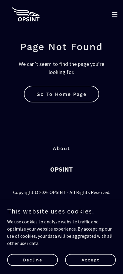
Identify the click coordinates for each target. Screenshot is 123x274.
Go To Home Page (61, 94)
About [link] (61, 148)
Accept (90, 259)
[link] (26, 14)
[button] (115, 14)
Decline (32, 259)
